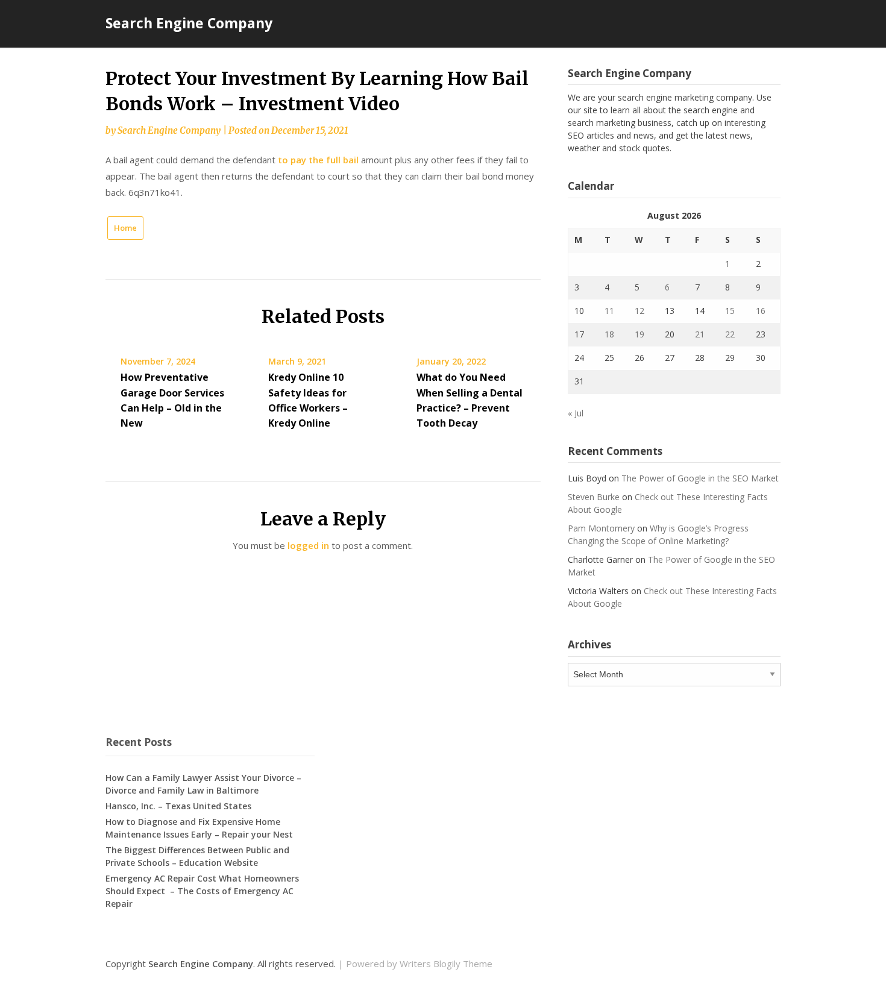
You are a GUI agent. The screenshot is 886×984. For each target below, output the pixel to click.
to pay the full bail (318, 160)
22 (730, 334)
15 (730, 310)
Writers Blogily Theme (446, 963)
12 (639, 310)
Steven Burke (594, 497)
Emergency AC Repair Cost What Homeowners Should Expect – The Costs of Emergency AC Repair (202, 891)
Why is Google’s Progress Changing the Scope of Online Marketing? (658, 534)
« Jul (575, 413)
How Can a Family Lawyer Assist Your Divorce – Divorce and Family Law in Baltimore (203, 784)
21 (700, 334)
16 (760, 310)
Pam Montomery (601, 528)
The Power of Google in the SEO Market (700, 478)
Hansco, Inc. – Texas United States (178, 806)
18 (609, 334)
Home (125, 227)
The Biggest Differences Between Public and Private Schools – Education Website (197, 856)
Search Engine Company (188, 23)
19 (639, 334)
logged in (308, 545)
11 (609, 310)
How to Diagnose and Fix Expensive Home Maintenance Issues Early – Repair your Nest (199, 828)
